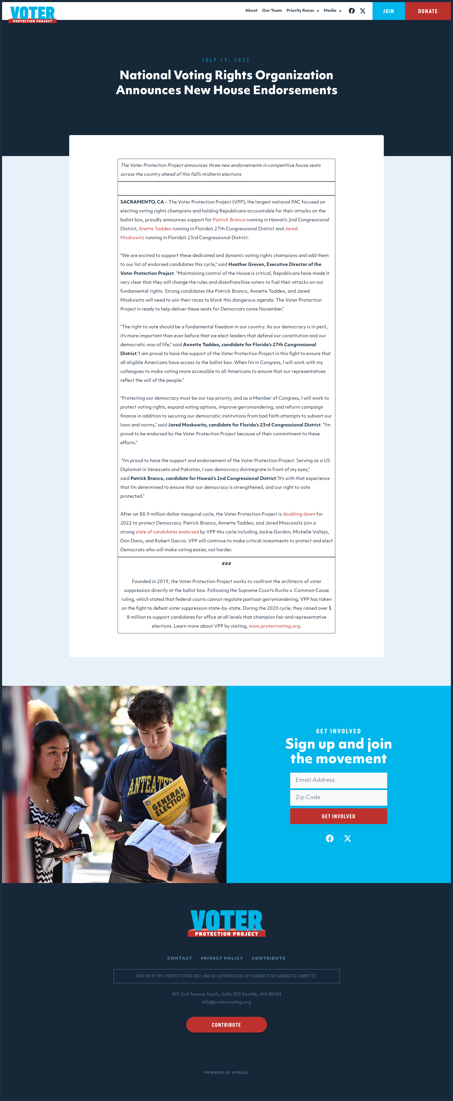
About (251, 11)
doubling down (299, 514)
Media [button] (330, 11)
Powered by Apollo (226, 1073)
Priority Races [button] (300, 11)
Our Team (272, 11)
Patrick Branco (229, 220)
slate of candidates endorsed (167, 532)
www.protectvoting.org (274, 626)
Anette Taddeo (155, 229)
